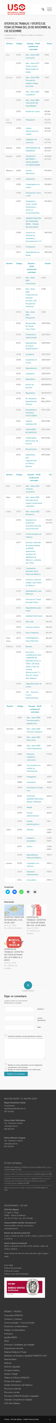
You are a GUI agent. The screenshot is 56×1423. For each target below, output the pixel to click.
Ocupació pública (12, 1370)
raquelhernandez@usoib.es (15, 1109)
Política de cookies (11, 1271)
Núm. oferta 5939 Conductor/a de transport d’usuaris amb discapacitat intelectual (32, 297)
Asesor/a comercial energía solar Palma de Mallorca (33, 583)
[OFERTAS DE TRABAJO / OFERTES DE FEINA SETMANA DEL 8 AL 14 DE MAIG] (36, 910)
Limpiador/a (30, 374)
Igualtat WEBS (10, 1337)
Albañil (29, 807)
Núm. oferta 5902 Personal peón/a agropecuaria (33, 720)
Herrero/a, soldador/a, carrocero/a (31, 757)
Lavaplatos (30, 354)
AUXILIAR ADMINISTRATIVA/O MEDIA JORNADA (35, 799)
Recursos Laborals (12, 1388)
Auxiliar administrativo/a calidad (32, 131)
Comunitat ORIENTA (13, 1315)
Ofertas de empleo (27, 35)
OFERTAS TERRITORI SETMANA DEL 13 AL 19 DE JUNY (14, 920)
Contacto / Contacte (13, 1319)
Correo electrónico (42, 1020)
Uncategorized (9, 38)
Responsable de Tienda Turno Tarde (31, 326)
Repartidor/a (30, 379)
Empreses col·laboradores (16, 1326)
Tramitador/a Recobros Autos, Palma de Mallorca (33, 571)
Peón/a (29, 846)
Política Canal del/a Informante (16, 1274)
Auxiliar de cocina (33, 111)
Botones (29, 647)
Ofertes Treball (10, 1374)
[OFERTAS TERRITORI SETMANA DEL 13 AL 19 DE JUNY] (14, 910)
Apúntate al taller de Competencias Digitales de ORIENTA (22, 1174)
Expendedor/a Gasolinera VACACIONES (31, 413)
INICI (6, 1341)
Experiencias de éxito (13, 1348)
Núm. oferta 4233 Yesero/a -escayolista (32, 489)
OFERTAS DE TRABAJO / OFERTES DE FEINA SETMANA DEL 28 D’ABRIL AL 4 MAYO (14, 954)
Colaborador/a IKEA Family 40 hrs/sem (32, 441)
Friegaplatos (31, 777)
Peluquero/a (30, 120)
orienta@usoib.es (11, 1126)
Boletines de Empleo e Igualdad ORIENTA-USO (25, 1356)
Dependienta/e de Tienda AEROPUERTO (32, 346)
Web (39, 1027)
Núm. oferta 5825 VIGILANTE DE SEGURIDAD (32, 103)
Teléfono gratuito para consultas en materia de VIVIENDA (22, 1188)
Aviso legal (8, 1265)
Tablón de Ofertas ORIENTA (16, 1377)
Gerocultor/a (31, 880)
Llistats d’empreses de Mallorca (18, 1385)
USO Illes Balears (12, 1403)
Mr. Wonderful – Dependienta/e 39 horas (32, 401)
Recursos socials (12, 1392)
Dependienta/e (31, 368)
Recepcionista (31, 449)
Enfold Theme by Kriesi (31, 1419)
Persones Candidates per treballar (19, 1345)
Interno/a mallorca (33, 627)
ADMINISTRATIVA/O (34, 616)
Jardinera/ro (30, 179)
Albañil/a (30, 830)
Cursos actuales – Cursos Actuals (19, 1323)
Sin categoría (38, 35)
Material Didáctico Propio (15, 1352)
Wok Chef (29, 622)
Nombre (41, 1009)
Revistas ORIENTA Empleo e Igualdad (21, 1396)
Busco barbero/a (32, 633)
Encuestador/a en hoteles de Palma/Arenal (34, 768)
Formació (8, 1334)
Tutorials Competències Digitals (18, 1399)
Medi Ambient (10, 1359)
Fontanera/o (30, 247)
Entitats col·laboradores (14, 1330)
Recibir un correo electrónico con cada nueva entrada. (24, 1071)
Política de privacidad (12, 1268)
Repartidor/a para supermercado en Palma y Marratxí (31, 460)
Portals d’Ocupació (12, 1381)
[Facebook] (50, 1419)
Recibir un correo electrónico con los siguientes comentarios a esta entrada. (25, 1066)
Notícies (8, 1363)
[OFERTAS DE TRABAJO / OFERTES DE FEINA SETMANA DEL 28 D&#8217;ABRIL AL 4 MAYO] (14, 942)
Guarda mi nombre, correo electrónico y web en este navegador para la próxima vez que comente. (25, 1037)
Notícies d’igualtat (12, 1366)
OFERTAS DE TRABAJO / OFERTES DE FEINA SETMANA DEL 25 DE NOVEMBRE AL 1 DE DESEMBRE (27, 27)
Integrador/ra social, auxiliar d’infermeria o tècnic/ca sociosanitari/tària (33, 207)
